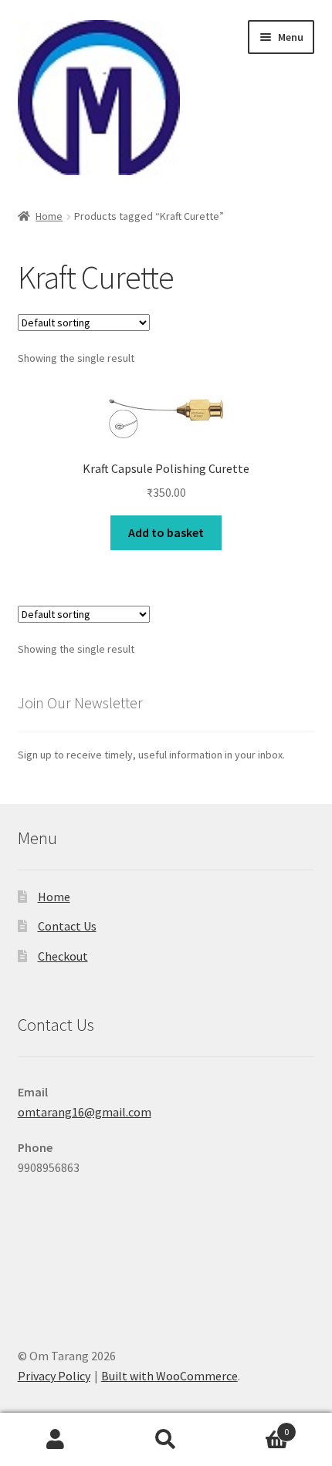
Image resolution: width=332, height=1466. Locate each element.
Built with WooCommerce (169, 1375)
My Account (55, 1440)
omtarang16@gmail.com (84, 1112)
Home (49, 216)
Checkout (63, 956)
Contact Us (67, 926)
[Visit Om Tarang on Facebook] (30, 1248)
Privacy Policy (54, 1375)
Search (165, 1440)
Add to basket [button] (166, 532)
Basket (256, 1426)
